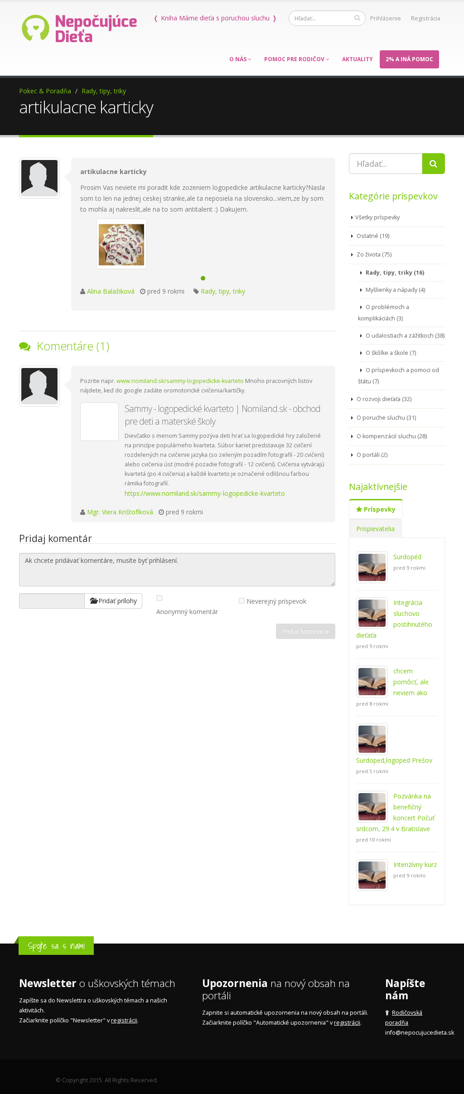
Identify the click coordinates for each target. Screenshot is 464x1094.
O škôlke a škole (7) (390, 353)
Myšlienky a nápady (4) (394, 290)
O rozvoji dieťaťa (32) (383, 399)
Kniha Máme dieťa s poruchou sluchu (215, 18)
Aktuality (357, 59)
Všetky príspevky (377, 217)
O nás (238, 59)
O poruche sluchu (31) (385, 417)
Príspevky (379, 509)
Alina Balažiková (111, 291)
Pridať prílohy (117, 600)
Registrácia (425, 18)
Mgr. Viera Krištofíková (121, 512)
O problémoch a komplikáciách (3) (383, 312)
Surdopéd (407, 556)
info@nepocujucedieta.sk (419, 1032)
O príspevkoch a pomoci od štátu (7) (398, 375)
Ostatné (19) (372, 236)
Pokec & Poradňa (45, 91)
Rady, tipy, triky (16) (394, 272)
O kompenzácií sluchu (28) (391, 436)
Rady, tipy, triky (104, 91)
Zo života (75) (373, 254)
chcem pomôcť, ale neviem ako (411, 682)
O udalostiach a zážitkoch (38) (404, 335)
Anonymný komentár (187, 611)
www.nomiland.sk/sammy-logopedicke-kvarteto (180, 381)
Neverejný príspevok (276, 601)
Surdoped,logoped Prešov (394, 760)
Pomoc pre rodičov (295, 59)
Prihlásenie (385, 18)
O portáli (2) (371, 455)
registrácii (124, 1020)
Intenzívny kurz (415, 864)
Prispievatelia (375, 528)
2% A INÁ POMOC (409, 59)
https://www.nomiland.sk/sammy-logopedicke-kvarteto (205, 493)
